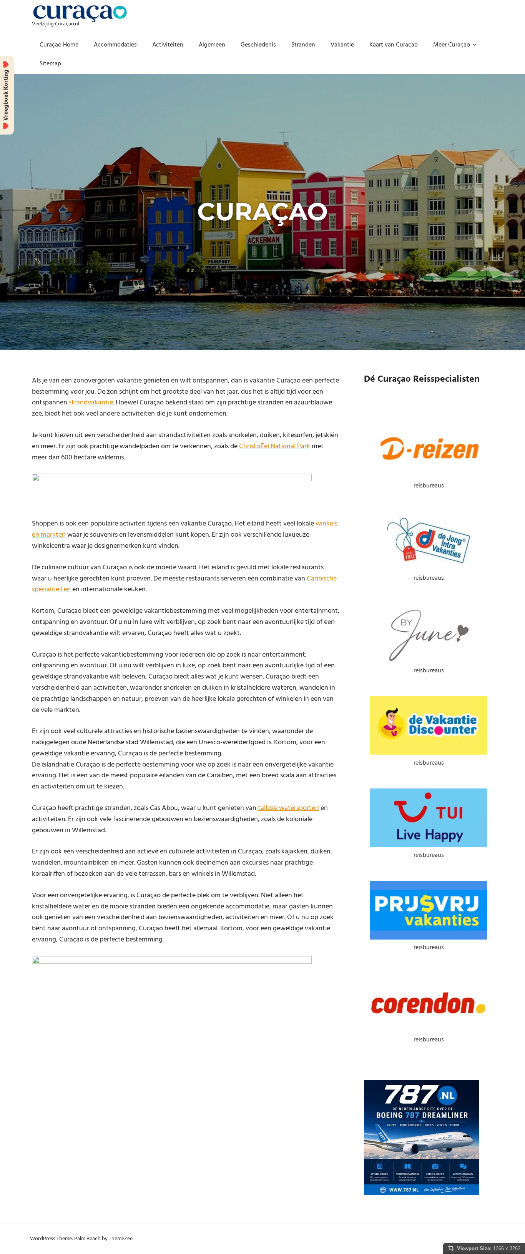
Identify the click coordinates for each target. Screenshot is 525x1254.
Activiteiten (167, 45)
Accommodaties (115, 45)
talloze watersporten (288, 808)
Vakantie (342, 45)
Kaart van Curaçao (393, 45)
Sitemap (50, 64)
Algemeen (212, 45)
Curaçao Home (59, 45)
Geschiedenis (258, 45)
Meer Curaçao (451, 45)
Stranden (303, 45)
